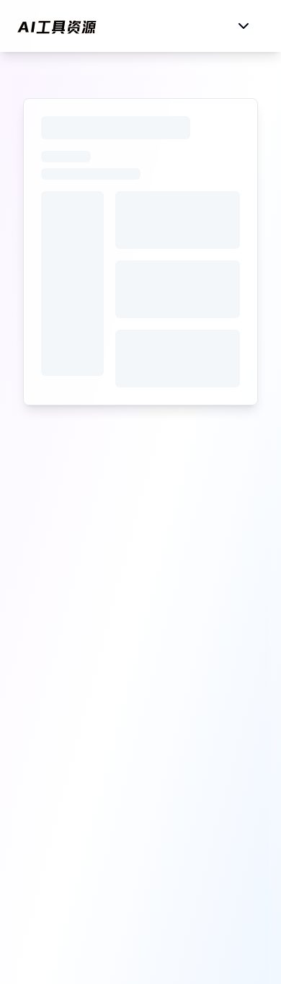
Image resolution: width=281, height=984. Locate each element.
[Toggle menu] (243, 26)
